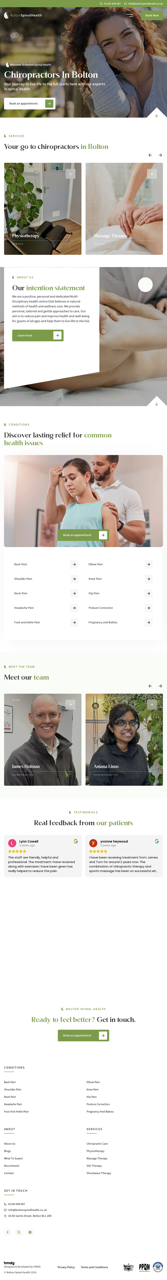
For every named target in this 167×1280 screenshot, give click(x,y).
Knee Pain (95, 579)
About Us (9, 1144)
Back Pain (20, 564)
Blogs (7, 1151)
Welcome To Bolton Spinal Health (30, 65)
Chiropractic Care (97, 1144)
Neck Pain (20, 593)
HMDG (37, 1267)
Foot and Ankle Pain (27, 622)
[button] (150, 155)
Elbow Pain (96, 564)
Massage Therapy (97, 1158)
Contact (9, 1173)
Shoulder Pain (23, 579)
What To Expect (13, 1158)
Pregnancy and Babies (103, 622)
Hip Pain (94, 593)
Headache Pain (24, 608)
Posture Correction (101, 608)
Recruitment (11, 1166)
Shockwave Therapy (99, 1173)
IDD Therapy (94, 1166)
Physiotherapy (95, 1151)
